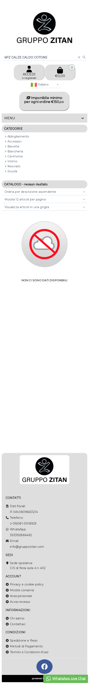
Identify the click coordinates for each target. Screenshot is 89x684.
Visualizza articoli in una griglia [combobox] (27, 207)
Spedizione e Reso (23, 640)
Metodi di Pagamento (26, 646)
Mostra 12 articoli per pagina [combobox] (25, 199)
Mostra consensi (22, 590)
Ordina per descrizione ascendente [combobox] (30, 192)
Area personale (21, 596)
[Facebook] (44, 666)
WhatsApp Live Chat (69, 678)
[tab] (44, 118)
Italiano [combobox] (43, 84)
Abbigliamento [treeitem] (18, 136)
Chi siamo (17, 618)
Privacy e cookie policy (27, 584)
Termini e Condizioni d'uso (29, 652)
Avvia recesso (20, 602)
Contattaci (17, 624)
